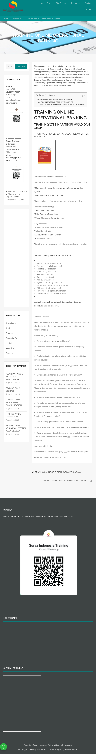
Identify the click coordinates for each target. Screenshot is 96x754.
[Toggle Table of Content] (81, 96)
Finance (9, 333)
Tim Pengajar (61, 3)
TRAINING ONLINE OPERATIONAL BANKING (54, 99)
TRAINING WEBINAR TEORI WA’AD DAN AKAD (57, 102)
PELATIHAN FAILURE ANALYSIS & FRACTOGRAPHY (14, 377)
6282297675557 (13, 92)
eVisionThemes (71, 749)
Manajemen (39, 69)
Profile (49, 3)
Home (40, 3)
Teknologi (10, 353)
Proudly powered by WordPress (32, 749)
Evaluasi (88, 10)
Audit (8, 328)
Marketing (10, 348)
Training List (76, 3)
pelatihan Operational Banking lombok (55, 72)
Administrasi (11, 323)
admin (60, 66)
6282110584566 (13, 149)
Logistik (9, 343)
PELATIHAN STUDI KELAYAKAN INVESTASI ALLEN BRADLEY (16, 428)
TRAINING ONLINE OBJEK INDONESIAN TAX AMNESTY (65, 481)
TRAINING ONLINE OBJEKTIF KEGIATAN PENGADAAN (58, 472)
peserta (55, 306)
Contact (88, 3)
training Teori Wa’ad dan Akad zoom (56, 85)
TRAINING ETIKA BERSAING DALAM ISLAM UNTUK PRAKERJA (64, 104)
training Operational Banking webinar (54, 83)
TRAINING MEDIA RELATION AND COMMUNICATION (14, 402)
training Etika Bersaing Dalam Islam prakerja (55, 77)
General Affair (12, 338)
